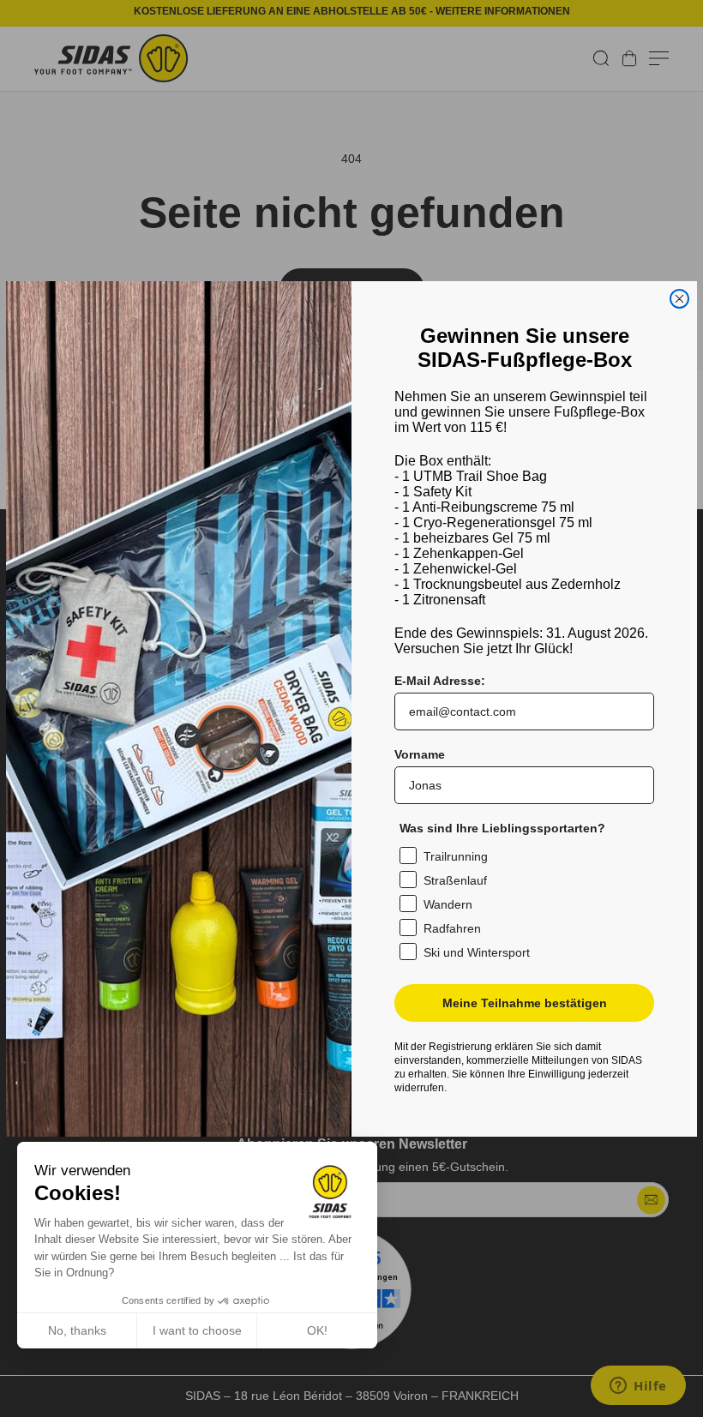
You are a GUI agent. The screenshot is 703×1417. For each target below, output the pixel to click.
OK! (317, 1330)
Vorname (419, 754)
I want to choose (197, 1330)
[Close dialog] (679, 299)
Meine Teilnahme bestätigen (524, 1003)
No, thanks (77, 1330)
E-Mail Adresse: (439, 680)
